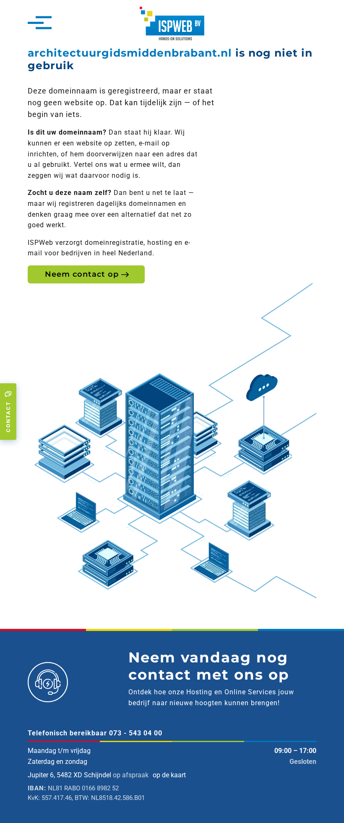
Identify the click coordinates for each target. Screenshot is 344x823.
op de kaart (169, 775)
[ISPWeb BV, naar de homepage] (172, 23)
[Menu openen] (36, 23)
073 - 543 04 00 (135, 733)
